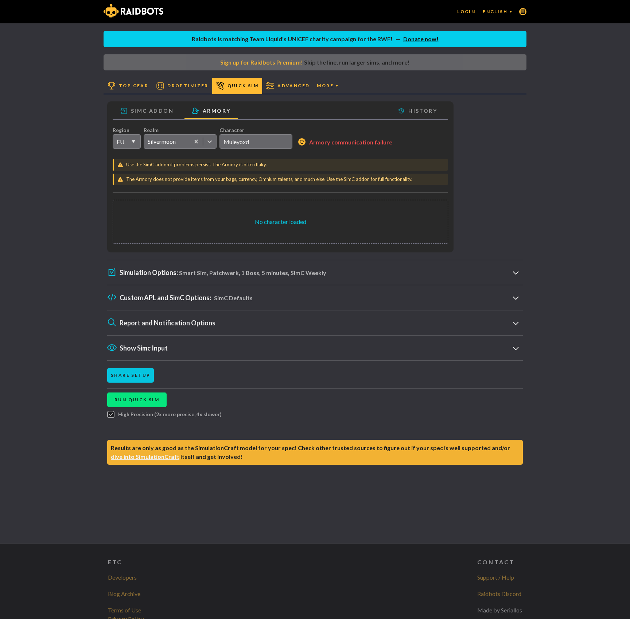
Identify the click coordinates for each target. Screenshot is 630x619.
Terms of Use (124, 610)
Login (466, 11)
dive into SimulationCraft (145, 456)
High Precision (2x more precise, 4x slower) (170, 414)
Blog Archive (124, 593)
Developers (122, 577)
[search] (255, 141)
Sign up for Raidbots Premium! (261, 62)
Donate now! (421, 38)
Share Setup (130, 375)
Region (121, 130)
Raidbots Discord (499, 593)
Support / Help (495, 577)
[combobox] (147, 141)
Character (231, 130)
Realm (151, 130)
